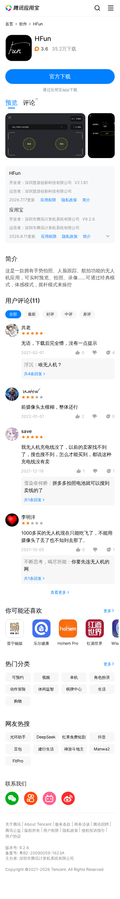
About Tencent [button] (38, 824)
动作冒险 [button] (18, 689)
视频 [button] (46, 677)
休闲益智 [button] (46, 689)
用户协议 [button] (13, 836)
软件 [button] (23, 23)
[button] (22, 8)
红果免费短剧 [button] (74, 737)
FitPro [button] (18, 761)
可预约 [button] (18, 677)
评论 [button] (29, 102)
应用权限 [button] (48, 199)
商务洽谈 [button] (82, 824)
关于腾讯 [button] (13, 824)
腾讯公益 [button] (13, 830)
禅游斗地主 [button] (74, 749)
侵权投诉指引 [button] (93, 830)
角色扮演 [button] (102, 677)
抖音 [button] (102, 737)
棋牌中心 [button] (74, 689)
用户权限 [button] (51, 830)
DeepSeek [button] (46, 737)
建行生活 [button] (46, 749)
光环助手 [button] (18, 737)
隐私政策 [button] (69, 199)
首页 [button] (9, 23)
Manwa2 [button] (102, 749)
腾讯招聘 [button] (101, 824)
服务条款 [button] (63, 824)
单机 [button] (74, 677)
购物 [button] (18, 701)
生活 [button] (102, 689)
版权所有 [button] (32, 830)
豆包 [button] (18, 749)
